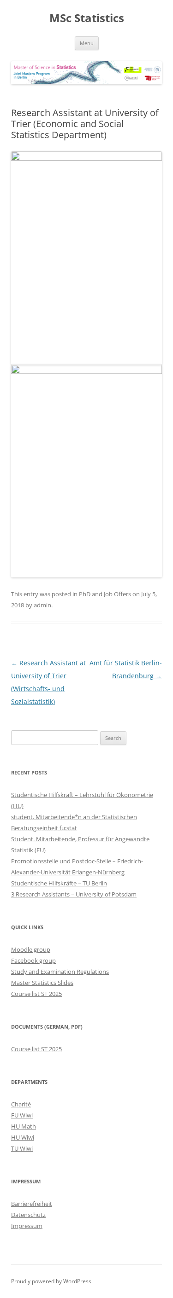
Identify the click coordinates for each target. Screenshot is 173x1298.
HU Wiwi (22, 1137)
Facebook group (33, 960)
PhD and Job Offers (105, 594)
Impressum (26, 1226)
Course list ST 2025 (36, 994)
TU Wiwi (22, 1148)
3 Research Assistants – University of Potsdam (74, 894)
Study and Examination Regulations (60, 971)
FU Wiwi (22, 1115)
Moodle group (30, 949)
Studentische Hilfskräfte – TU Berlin (59, 883)
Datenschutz (28, 1215)
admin (42, 605)
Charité (21, 1104)
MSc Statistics (86, 18)
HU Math (23, 1126)
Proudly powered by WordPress (51, 1281)
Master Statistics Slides (42, 982)
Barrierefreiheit (31, 1203)
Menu (87, 43)
